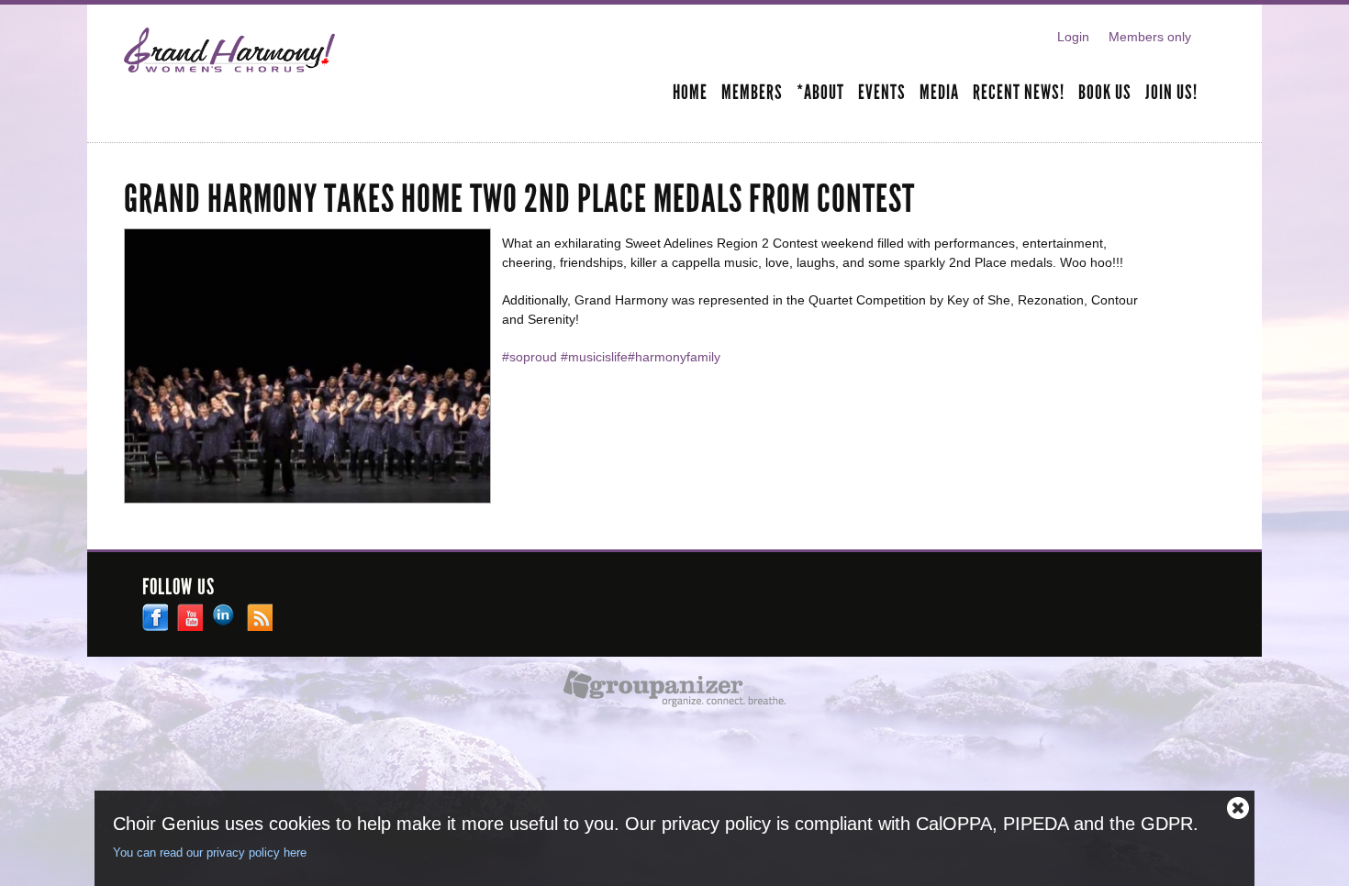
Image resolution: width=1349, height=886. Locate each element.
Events (882, 94)
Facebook (155, 617)
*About (820, 94)
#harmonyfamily (674, 356)
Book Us (1105, 94)
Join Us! (1171, 94)
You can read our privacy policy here (210, 852)
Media (939, 94)
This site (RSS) (260, 617)
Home (690, 94)
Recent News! (1019, 94)
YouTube (190, 617)
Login (1073, 36)
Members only (1150, 36)
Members (752, 94)
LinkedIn (225, 617)
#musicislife (594, 356)
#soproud (529, 356)
